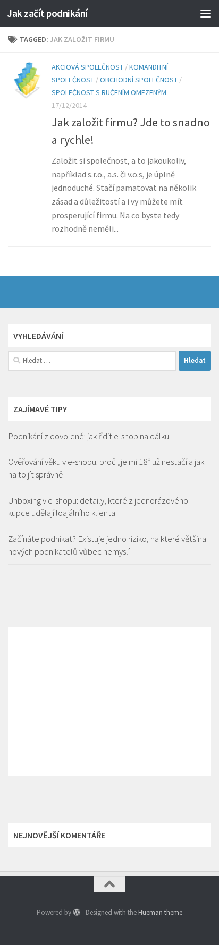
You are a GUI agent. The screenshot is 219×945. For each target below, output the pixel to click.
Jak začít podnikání (47, 13)
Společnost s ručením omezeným (109, 92)
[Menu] (205, 13)
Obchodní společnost (139, 79)
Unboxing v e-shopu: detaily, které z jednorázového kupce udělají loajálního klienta (98, 507)
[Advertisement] (109, 701)
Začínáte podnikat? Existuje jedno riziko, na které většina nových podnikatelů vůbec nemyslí (107, 545)
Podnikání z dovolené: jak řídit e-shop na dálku (88, 436)
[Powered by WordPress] (76, 912)
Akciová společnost (87, 67)
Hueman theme (160, 912)
